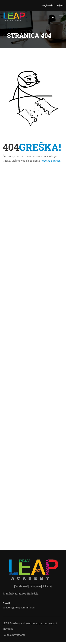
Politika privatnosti (14, 635)
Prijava (60, 5)
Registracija (47, 5)
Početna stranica (51, 160)
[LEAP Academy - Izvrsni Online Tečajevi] (14, 17)
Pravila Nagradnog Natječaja (20, 593)
